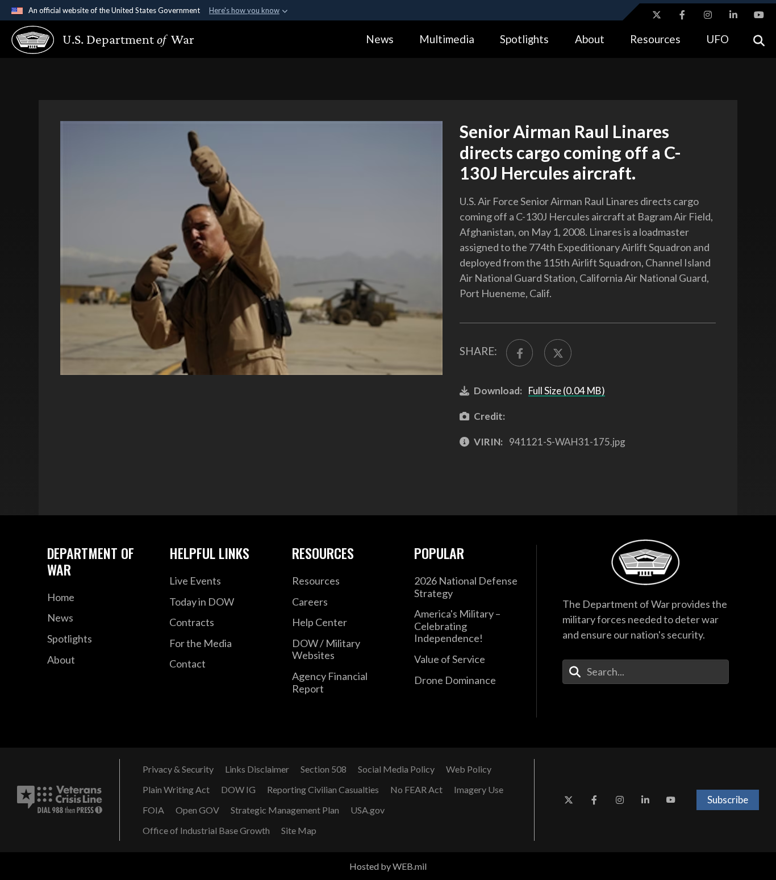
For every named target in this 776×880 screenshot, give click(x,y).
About (589, 38)
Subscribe (727, 800)
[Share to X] (557, 352)
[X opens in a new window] (656, 14)
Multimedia (446, 38)
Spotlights (524, 38)
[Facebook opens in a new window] (682, 14)
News (380, 38)
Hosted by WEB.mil (388, 866)
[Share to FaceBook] (519, 352)
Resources (655, 38)
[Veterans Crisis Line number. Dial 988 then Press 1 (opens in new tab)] (59, 800)
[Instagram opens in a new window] (707, 14)
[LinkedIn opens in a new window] (733, 14)
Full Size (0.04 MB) (566, 391)
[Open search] (759, 39)
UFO (717, 38)
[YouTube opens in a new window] (758, 14)
